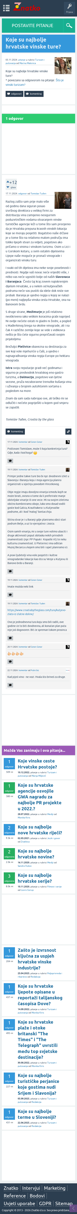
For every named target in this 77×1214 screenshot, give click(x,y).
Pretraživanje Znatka (51, 378)
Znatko (11, 1188)
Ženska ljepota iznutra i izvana (51, 66)
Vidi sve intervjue (51, 74)
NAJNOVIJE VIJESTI (50, 358)
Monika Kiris (24, 817)
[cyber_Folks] (48, 336)
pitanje (21, 60)
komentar (23, 442)
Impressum (40, 366)
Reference (15, 1195)
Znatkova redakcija (57, 366)
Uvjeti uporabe (19, 1203)
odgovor (22, 193)
